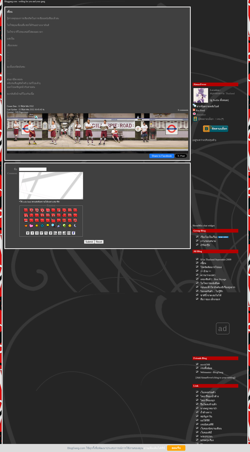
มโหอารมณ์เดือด (210, 283)
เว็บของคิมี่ (206, 432)
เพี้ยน (203, 263)
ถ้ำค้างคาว (206, 412)
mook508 (205, 364)
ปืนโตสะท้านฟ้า (208, 404)
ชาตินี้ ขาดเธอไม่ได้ (210, 295)
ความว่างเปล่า (207, 275)
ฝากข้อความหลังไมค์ (208, 106)
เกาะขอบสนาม (208, 241)
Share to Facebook (162, 156)
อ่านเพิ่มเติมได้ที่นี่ (154, 447)
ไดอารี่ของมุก (207, 400)
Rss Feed (200, 110)
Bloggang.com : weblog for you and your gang (24, 1)
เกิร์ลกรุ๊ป (205, 245)
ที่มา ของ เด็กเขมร (210, 299)
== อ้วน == (205, 271)
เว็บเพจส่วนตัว (207, 392)
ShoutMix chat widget (204, 225)
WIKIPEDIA (206, 436)
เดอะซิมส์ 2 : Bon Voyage (213, 279)
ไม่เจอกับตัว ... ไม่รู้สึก (211, 291)
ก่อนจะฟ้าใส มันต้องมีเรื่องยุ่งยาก (217, 287)
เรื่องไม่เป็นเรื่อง (208, 237)
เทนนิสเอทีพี (206, 424)
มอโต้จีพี (205, 420)
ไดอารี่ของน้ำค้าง (209, 396)
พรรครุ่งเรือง (207, 440)
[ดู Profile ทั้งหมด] (219, 100)
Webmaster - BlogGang (211, 372)
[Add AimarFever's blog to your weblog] (215, 377)
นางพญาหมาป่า (208, 408)
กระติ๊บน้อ (206, 368)
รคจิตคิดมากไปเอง (211, 267)
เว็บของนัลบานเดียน (211, 428)
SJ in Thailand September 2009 (215, 259)
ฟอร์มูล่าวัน (206, 416)
